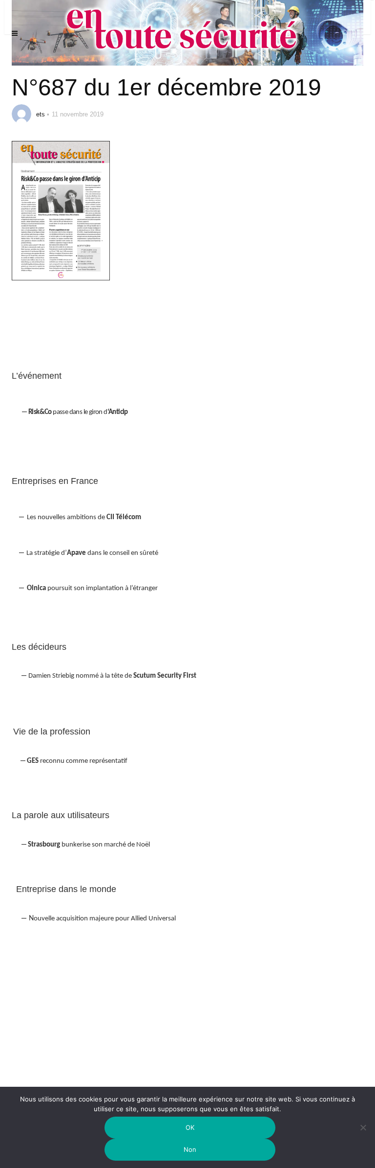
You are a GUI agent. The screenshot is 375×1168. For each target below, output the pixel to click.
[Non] (363, 1133)
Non (190, 1149)
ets (40, 114)
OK (190, 1127)
